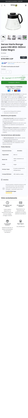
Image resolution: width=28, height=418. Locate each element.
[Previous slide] (3, 37)
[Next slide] (25, 37)
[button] (1, 5)
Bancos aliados (11, 63)
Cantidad (3, 69)
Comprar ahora (14, 82)
